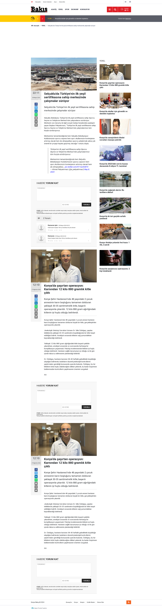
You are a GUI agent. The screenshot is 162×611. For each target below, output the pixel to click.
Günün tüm (124, 18)
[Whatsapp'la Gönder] (36, 114)
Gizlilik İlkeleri (91, 602)
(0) (56, 230)
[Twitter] (36, 107)
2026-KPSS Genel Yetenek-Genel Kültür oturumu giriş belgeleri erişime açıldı (80, 18)
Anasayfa (69, 602)
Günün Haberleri (47, 2)
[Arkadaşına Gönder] (36, 118)
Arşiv (55, 2)
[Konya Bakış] (39, 9)
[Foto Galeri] (130, 2)
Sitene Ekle (62, 2)
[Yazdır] (36, 121)
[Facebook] (36, 104)
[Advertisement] (81, 41)
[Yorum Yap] (36, 124)
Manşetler (38, 2)
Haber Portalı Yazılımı (40, 608)
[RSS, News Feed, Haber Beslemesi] (128, 602)
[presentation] (37, 19)
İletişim (82, 602)
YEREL (60, 9)
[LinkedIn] (36, 111)
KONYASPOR (85, 9)
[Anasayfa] (32, 2)
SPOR (67, 9)
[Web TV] (125, 2)
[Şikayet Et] (88, 230)
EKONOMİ (74, 9)
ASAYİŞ (53, 9)
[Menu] (109, 9)
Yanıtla (51, 230)
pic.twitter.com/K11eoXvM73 (76, 167)
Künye (76, 602)
